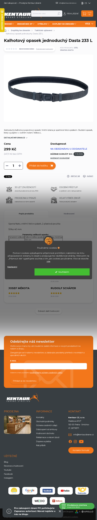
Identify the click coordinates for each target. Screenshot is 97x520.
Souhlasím (63, 272)
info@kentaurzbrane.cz (83, 434)
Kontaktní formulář (81, 450)
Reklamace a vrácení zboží (47, 437)
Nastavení (12, 267)
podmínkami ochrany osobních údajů (46, 372)
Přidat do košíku (38, 165)
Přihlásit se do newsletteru (24, 381)
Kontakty (40, 417)
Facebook (8, 474)
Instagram (8, 478)
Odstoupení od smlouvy (46, 429)
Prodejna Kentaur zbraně (30, 3)
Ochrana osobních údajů (46, 425)
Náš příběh (41, 445)
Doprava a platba (43, 441)
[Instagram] (75, 441)
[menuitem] (9, 24)
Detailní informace (14, 138)
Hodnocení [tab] (69, 214)
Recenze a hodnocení (13, 466)
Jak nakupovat (10, 3)
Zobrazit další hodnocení (48, 311)
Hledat (59, 13)
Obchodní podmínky (45, 421)
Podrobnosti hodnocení (44, 49)
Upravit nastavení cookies (67, 517)
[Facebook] (70, 441)
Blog (6, 462)
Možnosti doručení (59, 158)
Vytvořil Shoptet (66, 511)
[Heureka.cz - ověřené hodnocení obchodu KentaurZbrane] (14, 491)
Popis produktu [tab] (26, 214)
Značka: (67, 50)
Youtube (7, 470)
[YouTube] (81, 441)
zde (48, 261)
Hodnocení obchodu (45, 433)
